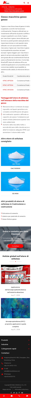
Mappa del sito (7, 389)
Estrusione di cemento (10, 213)
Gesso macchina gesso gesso (14, 11)
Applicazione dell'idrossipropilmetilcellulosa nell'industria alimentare (15, 289)
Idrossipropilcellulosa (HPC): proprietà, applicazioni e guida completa (15, 323)
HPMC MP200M (8, 90)
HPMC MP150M (8, 85)
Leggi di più (15, 282)
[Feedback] (27, 396)
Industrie (11, 7)
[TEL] (19, 396)
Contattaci (15, 246)
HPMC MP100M (8, 80)
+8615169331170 (9, 376)
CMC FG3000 (15, 168)
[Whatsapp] (4, 396)
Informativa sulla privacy (21, 389)
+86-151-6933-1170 (10, 365)
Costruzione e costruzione (13, 9)
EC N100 (15, 193)
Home (5, 7)
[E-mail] (11, 396)
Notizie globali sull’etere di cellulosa (15, 257)
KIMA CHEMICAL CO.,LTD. (19, 385)
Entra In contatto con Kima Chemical (15, 232)
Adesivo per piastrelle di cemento (14, 216)
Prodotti (4, 340)
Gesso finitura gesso (9, 219)
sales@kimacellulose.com (12, 371)
